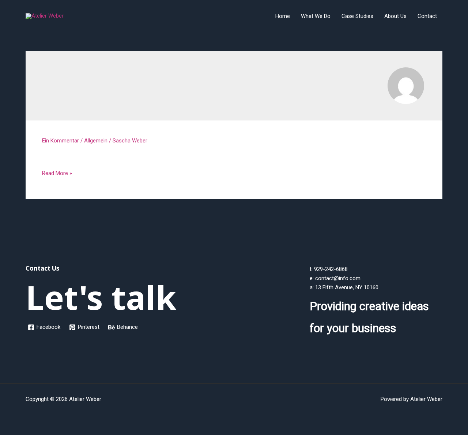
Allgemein (95, 140)
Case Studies (357, 16)
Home (282, 16)
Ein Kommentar (60, 140)
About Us (395, 16)
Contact (427, 16)
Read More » (57, 174)
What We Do (316, 16)
